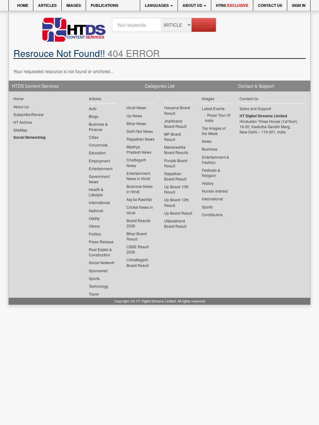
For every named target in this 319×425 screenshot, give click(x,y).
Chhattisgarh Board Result (137, 262)
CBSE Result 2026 (137, 249)
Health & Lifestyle (96, 192)
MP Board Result (172, 136)
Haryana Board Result (177, 110)
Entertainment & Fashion (215, 159)
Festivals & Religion (211, 172)
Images (73, 5)
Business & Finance (98, 126)
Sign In (299, 5)
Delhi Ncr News (139, 131)
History (208, 183)
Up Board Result (178, 213)
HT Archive (22, 122)
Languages (157, 5)
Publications (104, 5)
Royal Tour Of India (217, 117)
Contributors (212, 214)
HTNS (232, 5)
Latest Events (213, 108)
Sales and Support (255, 108)
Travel (94, 294)
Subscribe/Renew (28, 114)
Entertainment (100, 168)
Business (209, 149)
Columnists (98, 144)
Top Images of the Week (214, 130)
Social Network (101, 262)
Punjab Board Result (176, 163)
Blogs (93, 116)
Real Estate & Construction (100, 252)
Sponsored (98, 270)
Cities (93, 137)
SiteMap (20, 130)
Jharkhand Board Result (175, 123)
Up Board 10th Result (176, 189)
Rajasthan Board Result (175, 176)
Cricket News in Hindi (139, 209)
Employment (99, 160)
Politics (95, 233)
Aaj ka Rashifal (139, 199)
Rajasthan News (140, 139)
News (207, 141)
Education (97, 152)
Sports (94, 278)
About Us (193, 5)
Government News (99, 179)
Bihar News (136, 123)
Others (94, 226)
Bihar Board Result (136, 236)
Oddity (94, 218)
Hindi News (136, 107)
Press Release (101, 241)
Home (22, 5)
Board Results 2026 (138, 223)
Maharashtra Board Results (176, 149)
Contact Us (270, 5)
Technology (98, 286)
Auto (93, 108)
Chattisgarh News (136, 162)
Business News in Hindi (139, 189)
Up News (134, 115)
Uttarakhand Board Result (175, 223)
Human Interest (215, 191)
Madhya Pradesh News (138, 149)
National (96, 210)
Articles (47, 5)
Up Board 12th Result (176, 202)
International (99, 202)
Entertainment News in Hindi (138, 175)
